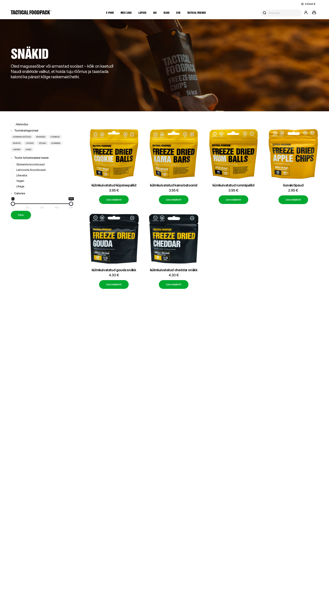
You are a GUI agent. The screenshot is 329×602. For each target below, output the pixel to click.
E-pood (110, 13)
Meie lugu (126, 13)
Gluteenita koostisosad (30, 164)
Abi (155, 13)
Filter (21, 215)
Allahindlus (22, 124)
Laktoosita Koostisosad (31, 170)
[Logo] (31, 13)
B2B (178, 13)
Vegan (20, 180)
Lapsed (142, 13)
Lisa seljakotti (113, 199)
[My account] (306, 13)
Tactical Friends (196, 13)
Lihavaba (21, 175)
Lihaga (20, 186)
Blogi (167, 13)
